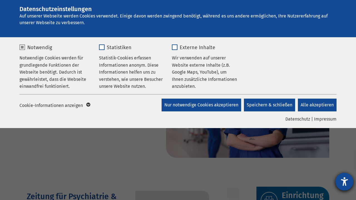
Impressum (325, 119)
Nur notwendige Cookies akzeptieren (201, 105)
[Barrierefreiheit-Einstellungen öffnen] (344, 182)
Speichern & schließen (269, 105)
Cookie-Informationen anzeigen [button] (51, 105)
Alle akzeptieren (317, 105)
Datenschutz (297, 119)
